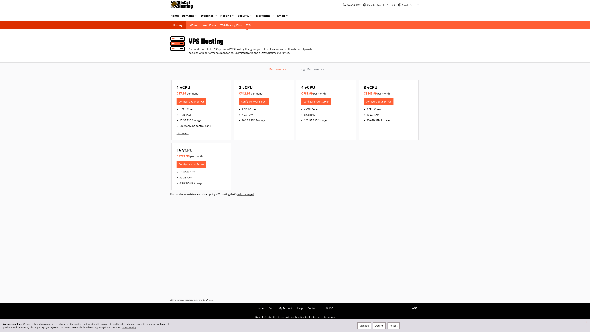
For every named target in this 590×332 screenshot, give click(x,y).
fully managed (245, 194)
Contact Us (314, 308)
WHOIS (330, 308)
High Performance (312, 69)
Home (260, 308)
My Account (285, 308)
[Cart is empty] (417, 5)
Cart (271, 308)
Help (300, 308)
